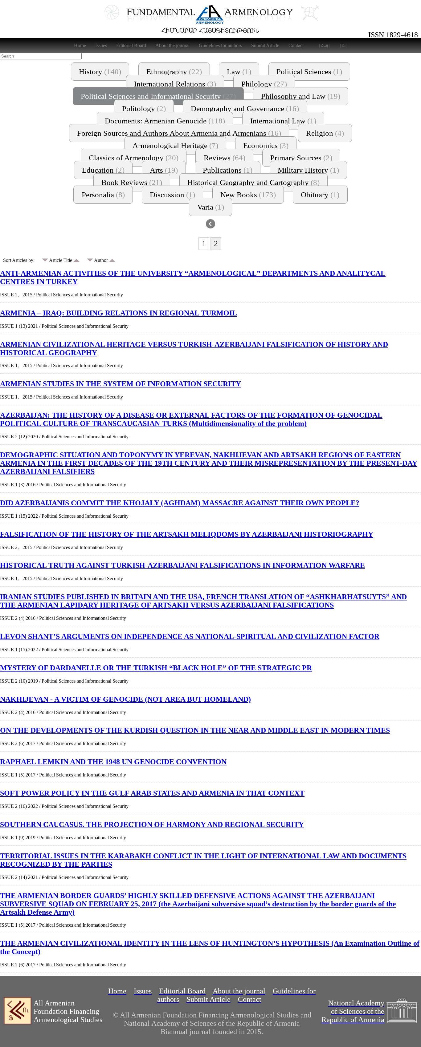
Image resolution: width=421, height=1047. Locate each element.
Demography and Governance (245, 108)
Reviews (224, 158)
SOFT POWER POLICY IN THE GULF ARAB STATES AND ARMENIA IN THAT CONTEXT (152, 793)
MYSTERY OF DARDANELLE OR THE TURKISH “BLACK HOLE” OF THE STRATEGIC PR (156, 668)
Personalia (103, 195)
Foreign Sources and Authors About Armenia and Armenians (179, 133)
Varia (210, 207)
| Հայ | (324, 45)
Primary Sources (301, 158)
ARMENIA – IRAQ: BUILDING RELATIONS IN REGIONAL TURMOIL (118, 313)
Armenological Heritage (175, 145)
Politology (144, 108)
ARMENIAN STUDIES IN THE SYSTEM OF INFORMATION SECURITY (120, 384)
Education (103, 170)
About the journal (172, 45)
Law (239, 71)
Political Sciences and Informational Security (158, 96)
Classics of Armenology (133, 158)
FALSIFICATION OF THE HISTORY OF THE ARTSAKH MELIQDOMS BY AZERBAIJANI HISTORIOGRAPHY (186, 534)
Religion (325, 133)
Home (80, 45)
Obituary (320, 195)
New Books (248, 195)
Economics (265, 145)
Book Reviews (131, 182)
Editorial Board (131, 45)
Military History (308, 170)
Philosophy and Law (300, 96)
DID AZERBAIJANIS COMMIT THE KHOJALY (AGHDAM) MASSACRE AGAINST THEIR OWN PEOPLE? (179, 503)
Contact (296, 45)
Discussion (172, 195)
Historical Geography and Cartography (253, 182)
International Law (283, 121)
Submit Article (265, 45)
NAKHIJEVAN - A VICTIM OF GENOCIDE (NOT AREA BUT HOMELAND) (125, 699)
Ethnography (174, 71)
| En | (343, 45)
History (100, 71)
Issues (101, 45)
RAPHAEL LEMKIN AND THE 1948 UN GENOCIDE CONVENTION (113, 762)
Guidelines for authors (220, 45)
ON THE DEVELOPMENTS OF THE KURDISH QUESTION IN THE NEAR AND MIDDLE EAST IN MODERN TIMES (195, 730)
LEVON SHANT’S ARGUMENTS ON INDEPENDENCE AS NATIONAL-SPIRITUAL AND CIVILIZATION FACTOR (189, 636)
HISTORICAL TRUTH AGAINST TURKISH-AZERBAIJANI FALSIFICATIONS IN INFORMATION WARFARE (182, 565)
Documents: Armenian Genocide (165, 121)
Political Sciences (309, 71)
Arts (164, 170)
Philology (264, 84)
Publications (227, 170)
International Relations (175, 84)
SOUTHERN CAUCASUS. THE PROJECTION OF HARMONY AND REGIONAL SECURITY (152, 824)
